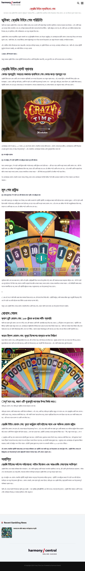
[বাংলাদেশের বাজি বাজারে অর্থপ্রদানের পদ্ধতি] (7, 537)
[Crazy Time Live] (11, 3)
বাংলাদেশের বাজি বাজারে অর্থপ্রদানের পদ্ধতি (24, 528)
